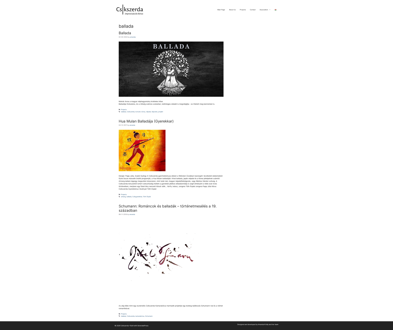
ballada (123, 112)
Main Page (221, 10)
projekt (160, 112)
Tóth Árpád (147, 196)
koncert (138, 112)
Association (264, 10)
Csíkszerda (131, 112)
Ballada (125, 33)
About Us (232, 10)
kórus (143, 112)
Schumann (148, 316)
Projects (243, 10)
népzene (154, 112)
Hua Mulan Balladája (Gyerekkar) (146, 121)
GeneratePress (142, 326)
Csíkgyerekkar (137, 196)
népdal (148, 112)
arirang (123, 196)
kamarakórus (139, 316)
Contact (253, 10)
